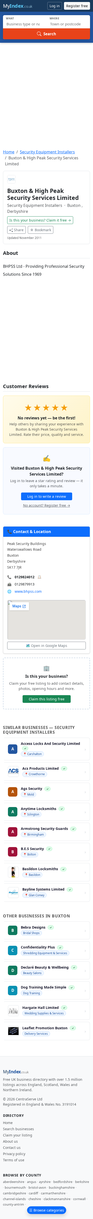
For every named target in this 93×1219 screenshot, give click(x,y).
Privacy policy (14, 1153)
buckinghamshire (62, 1187)
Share (19, 229)
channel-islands (14, 1199)
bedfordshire (62, 1182)
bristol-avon (37, 1187)
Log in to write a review (46, 496)
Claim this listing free (46, 699)
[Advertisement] (46, 91)
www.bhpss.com (28, 591)
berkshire (82, 1182)
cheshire (35, 1199)
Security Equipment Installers (47, 152)
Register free (77, 5)
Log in (55, 5)
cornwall (79, 1199)
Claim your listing (17, 1135)
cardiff (33, 1193)
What (10, 18)
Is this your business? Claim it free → (40, 220)
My (17, 5)
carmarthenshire (53, 1193)
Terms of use (13, 1160)
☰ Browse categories (46, 1210)
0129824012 (24, 577)
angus (31, 1182)
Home (8, 152)
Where (55, 18)
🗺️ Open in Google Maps (46, 645)
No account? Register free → (46, 505)
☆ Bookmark (40, 229)
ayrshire (45, 1182)
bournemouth (15, 1187)
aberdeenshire (13, 1182)
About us (10, 1141)
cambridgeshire (14, 1193)
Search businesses (18, 1129)
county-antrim (13, 1204)
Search (49, 33)
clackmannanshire (57, 1199)
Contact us (12, 1147)
